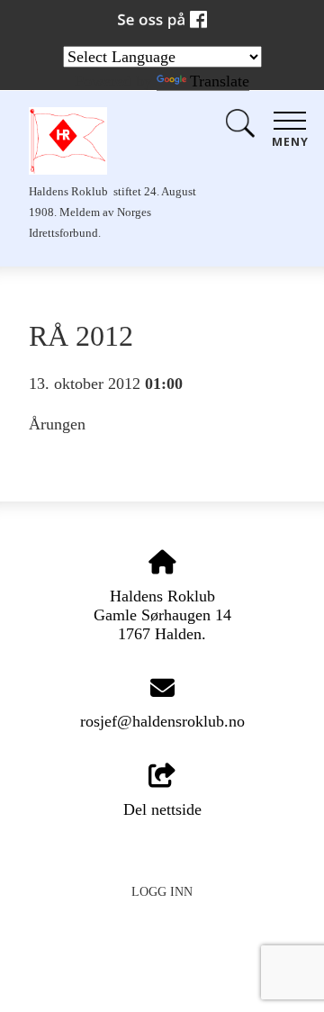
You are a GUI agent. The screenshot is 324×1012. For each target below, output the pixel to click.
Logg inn (162, 891)
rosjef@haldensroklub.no (162, 721)
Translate (219, 81)
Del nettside (162, 809)
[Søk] (240, 127)
